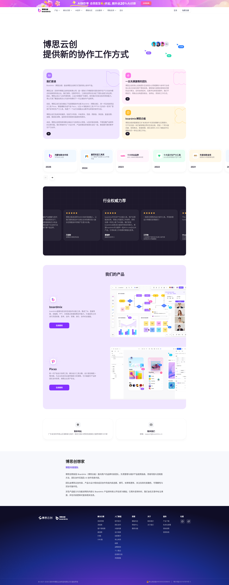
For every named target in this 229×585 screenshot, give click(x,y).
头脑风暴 (118, 528)
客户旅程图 (101, 528)
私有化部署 (167, 525)
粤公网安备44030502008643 (159, 582)
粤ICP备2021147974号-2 (182, 582)
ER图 (99, 536)
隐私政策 (166, 528)
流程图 (100, 525)
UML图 (100, 539)
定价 (121, 10)
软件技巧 (118, 521)
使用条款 (166, 532)
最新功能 (135, 528)
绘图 (116, 543)
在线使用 (59, 325)
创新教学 (118, 536)
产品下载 (166, 521)
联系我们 (151, 521)
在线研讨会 (118, 554)
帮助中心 (135, 525)
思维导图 (101, 521)
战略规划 (118, 547)
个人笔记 (118, 551)
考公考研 (118, 539)
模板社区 (89, 10)
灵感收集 (118, 558)
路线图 (100, 532)
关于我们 (151, 525)
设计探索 (118, 532)
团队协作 (118, 525)
